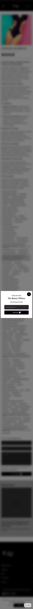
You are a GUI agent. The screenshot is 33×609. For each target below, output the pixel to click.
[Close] (29, 294)
